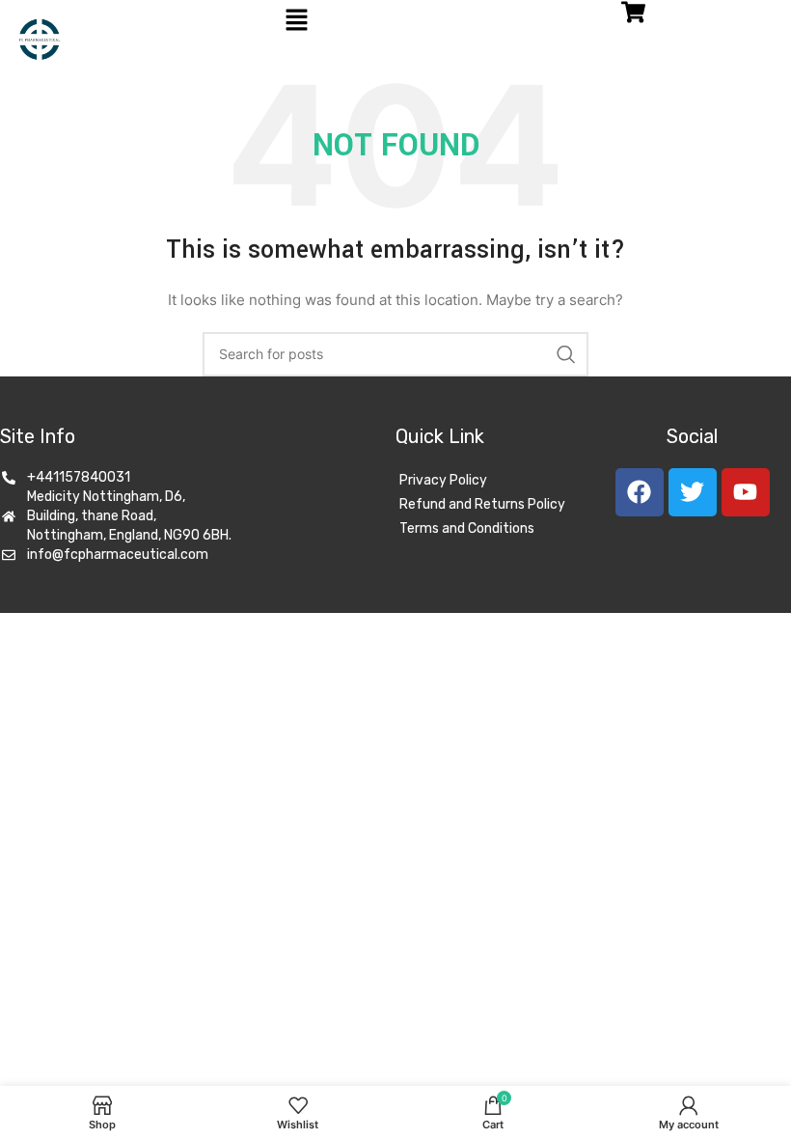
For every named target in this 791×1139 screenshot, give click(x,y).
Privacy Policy (443, 480)
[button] (296, 21)
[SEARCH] (566, 354)
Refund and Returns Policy (482, 504)
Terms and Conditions (466, 528)
